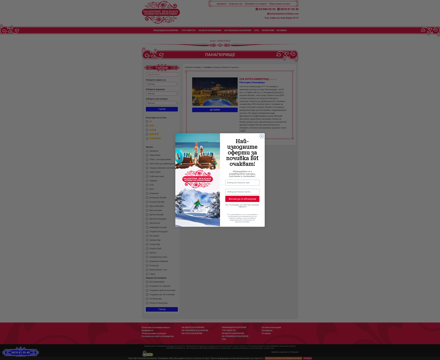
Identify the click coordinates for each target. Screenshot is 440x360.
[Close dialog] (262, 136)
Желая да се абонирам (242, 198)
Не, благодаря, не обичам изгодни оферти (242, 206)
